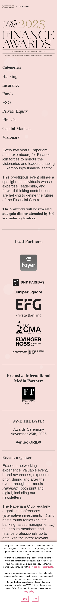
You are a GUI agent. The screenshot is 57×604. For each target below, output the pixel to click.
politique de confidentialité (41, 567)
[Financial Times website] (28, 395)
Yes (25, 598)
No (35, 598)
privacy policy (28, 591)
